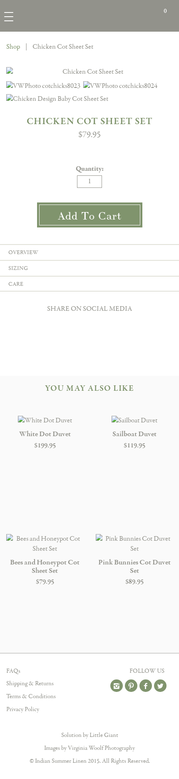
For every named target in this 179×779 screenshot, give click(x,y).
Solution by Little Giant (89, 735)
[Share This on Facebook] (89, 323)
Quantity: (90, 169)
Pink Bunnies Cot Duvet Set (134, 566)
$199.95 (45, 445)
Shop (13, 47)
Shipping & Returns (30, 683)
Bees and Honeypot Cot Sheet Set (45, 566)
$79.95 (45, 582)
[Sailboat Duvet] (134, 420)
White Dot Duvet (45, 434)
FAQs (13, 671)
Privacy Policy (22, 709)
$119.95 (134, 445)
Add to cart (90, 215)
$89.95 (134, 582)
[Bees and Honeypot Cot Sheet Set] (44, 544)
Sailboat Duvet (134, 434)
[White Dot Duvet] (44, 420)
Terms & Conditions (31, 696)
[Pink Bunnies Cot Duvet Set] (134, 544)
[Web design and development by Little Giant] (89, 727)
